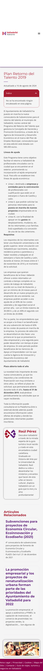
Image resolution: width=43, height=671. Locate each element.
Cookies (28, 662)
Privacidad (17, 662)
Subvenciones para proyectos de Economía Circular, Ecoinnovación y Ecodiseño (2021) (21, 529)
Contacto (10, 665)
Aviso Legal (5, 662)
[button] (39, 33)
